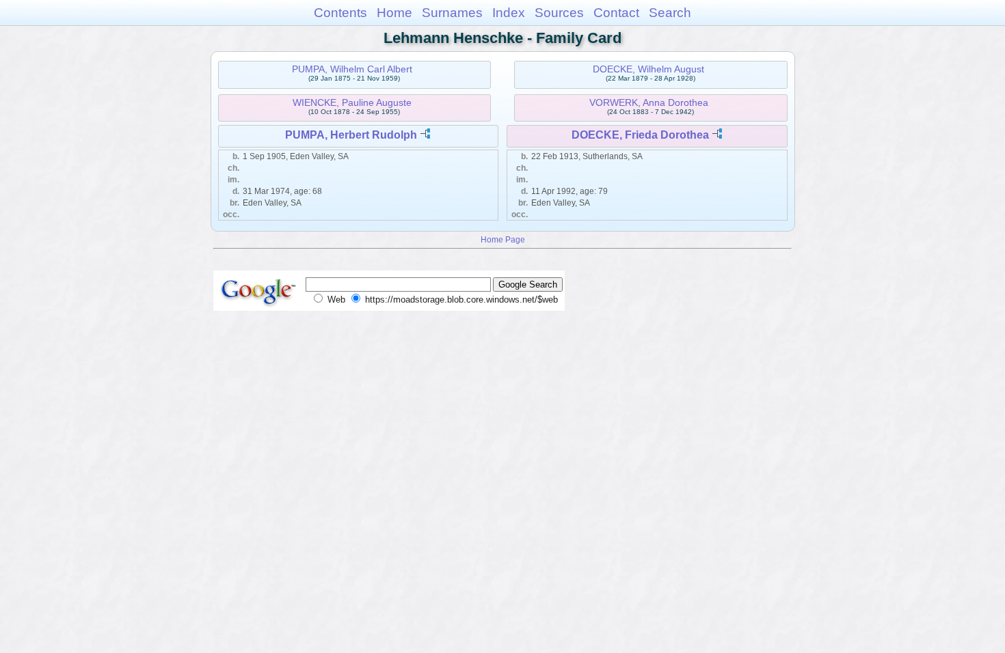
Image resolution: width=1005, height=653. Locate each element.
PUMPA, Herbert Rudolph (351, 135)
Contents (340, 12)
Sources (559, 12)
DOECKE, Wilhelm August (648, 69)
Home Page (503, 239)
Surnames (452, 12)
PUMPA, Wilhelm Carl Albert (352, 69)
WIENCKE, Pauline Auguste (352, 102)
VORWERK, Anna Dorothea (648, 102)
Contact (616, 12)
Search (670, 12)
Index (508, 12)
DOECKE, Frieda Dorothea (640, 135)
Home (394, 12)
